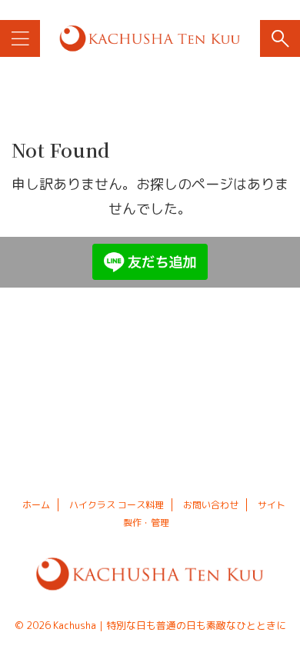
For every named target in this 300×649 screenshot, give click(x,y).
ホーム (36, 504)
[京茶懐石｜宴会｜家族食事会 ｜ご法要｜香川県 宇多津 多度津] (149, 38)
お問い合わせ (210, 504)
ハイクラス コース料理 (116, 504)
